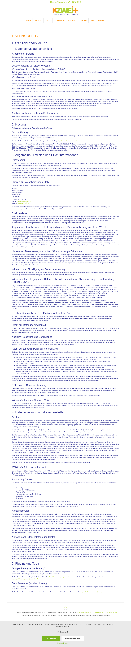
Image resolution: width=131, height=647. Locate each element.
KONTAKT (101, 20)
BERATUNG (83, 20)
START (28, 20)
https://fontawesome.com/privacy (91, 592)
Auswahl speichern (72, 638)
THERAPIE (71, 20)
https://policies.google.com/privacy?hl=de (25, 579)
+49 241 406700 (75, 2)
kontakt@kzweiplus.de (59, 2)
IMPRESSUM (99, 612)
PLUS (92, 20)
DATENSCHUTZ (112, 612)
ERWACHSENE (60, 20)
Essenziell (64, 632)
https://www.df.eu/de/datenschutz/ (68, 141)
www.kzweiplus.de (24, 204)
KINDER (48, 20)
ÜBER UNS (38, 20)
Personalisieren (62, 643)
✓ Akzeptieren (51, 638)
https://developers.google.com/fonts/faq (61, 577)
